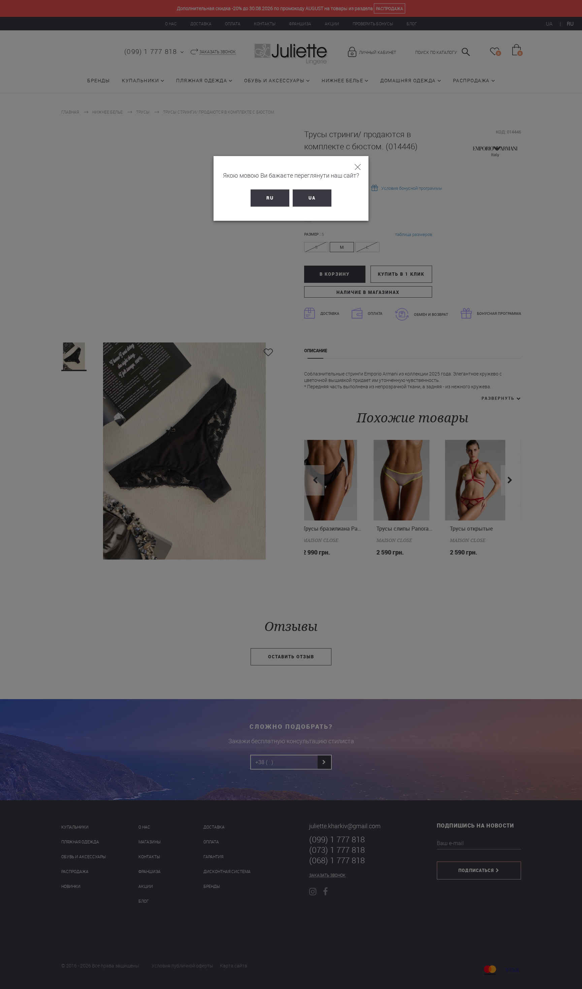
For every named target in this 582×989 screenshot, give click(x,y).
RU (270, 198)
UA (312, 198)
